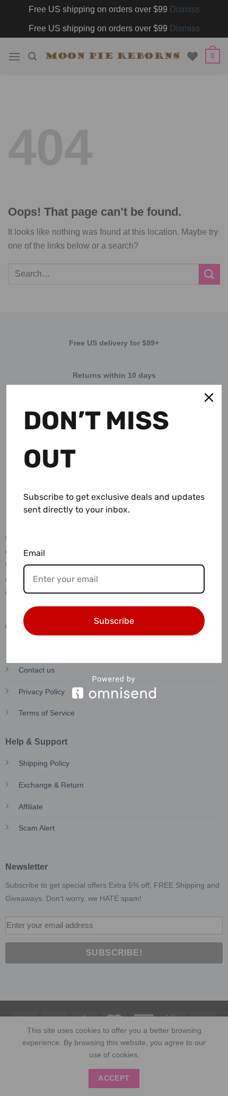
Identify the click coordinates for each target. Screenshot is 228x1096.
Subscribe (114, 621)
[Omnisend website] (114, 687)
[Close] (209, 397)
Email (34, 553)
